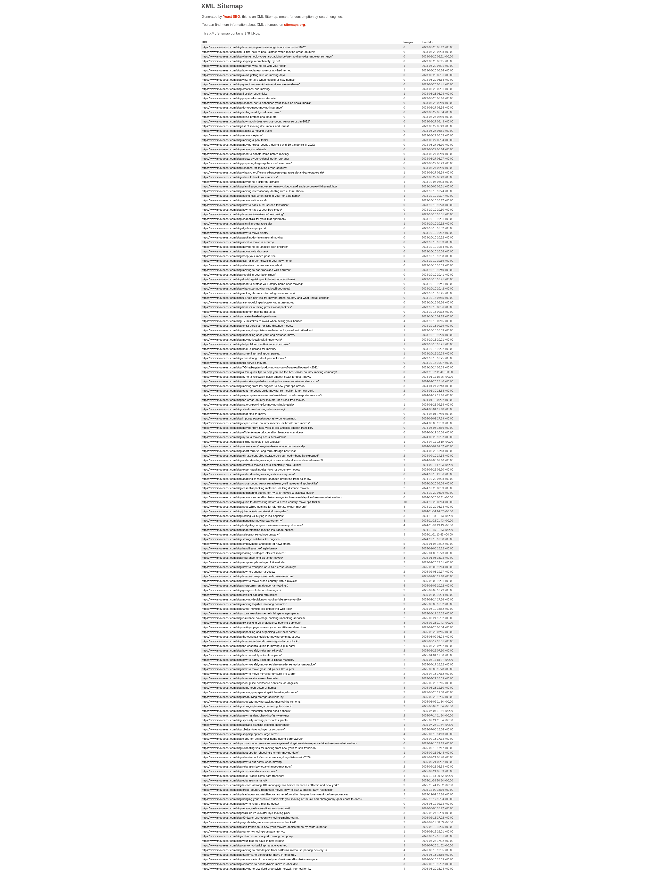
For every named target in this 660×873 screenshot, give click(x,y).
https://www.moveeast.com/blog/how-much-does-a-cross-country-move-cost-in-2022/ (256, 121)
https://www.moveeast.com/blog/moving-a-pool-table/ (235, 140)
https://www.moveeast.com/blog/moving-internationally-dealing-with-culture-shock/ (253, 191)
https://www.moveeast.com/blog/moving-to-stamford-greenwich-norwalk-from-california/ (256, 868)
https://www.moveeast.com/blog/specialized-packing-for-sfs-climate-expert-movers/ (254, 506)
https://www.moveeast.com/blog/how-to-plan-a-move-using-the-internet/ (246, 70)
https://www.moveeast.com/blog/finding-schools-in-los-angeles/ (241, 441)
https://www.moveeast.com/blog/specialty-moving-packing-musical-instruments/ (251, 701)
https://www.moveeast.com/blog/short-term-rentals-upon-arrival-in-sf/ (245, 585)
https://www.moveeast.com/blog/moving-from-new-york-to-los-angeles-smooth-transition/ (257, 427)
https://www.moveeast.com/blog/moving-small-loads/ (234, 149)
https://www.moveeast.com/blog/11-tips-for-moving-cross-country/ (243, 729)
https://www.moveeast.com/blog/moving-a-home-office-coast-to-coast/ (246, 808)
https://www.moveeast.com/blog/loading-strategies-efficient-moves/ (243, 553)
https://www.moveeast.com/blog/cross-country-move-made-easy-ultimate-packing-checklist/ (260, 483)
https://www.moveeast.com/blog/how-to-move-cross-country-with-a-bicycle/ (249, 580)
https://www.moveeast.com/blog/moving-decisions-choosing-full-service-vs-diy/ (251, 599)
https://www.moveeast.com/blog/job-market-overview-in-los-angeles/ (244, 511)
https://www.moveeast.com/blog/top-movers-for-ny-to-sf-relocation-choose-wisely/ (253, 446)
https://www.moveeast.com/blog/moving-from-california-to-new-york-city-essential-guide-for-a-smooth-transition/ (272, 497)
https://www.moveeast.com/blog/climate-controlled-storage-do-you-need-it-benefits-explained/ (260, 455)
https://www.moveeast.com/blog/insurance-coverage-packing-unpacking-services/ (253, 618)
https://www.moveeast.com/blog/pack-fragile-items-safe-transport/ (243, 775)
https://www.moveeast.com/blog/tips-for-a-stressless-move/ (239, 771)
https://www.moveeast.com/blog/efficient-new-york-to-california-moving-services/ (252, 432)
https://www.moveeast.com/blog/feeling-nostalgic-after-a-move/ (241, 112)
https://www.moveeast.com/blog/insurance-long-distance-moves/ (242, 557)
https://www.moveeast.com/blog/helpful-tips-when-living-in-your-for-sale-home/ (251, 195)
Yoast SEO (231, 17)
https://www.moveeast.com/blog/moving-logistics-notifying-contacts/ (244, 604)
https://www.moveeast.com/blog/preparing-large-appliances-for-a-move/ (247, 163)
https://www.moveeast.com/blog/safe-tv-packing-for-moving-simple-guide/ (248, 404)
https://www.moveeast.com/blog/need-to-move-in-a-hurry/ (238, 242)
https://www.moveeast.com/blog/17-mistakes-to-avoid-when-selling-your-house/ (252, 321)
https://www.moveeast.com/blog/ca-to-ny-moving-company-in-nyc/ (243, 831)
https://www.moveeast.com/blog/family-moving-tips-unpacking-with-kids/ (247, 608)
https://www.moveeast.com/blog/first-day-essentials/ (234, 93)
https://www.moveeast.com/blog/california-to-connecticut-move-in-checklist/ (249, 854)
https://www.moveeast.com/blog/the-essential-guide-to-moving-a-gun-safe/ (248, 645)
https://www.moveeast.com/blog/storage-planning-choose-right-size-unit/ (247, 706)
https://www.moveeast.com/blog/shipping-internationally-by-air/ (241, 61)
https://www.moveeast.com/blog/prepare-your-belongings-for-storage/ (245, 158)
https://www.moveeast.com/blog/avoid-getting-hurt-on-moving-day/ (243, 75)
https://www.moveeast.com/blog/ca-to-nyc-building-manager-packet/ (244, 845)
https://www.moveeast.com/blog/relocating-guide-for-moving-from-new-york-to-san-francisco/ (260, 381)
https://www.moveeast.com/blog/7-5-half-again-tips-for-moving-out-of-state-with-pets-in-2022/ (260, 367)
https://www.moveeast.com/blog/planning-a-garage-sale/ (237, 223)
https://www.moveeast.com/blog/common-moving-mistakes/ (239, 311)
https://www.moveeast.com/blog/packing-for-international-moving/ (242, 237)
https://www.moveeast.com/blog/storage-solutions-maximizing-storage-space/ (250, 613)
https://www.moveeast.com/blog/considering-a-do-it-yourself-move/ (244, 358)
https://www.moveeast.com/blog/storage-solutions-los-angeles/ (241, 539)
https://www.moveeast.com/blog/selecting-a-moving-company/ (240, 534)
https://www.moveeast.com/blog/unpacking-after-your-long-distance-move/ (248, 334)
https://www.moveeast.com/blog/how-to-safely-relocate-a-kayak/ (242, 650)
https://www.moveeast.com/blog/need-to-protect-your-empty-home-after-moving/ (252, 283)
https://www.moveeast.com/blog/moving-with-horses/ (235, 251)
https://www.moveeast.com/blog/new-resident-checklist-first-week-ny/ (245, 715)
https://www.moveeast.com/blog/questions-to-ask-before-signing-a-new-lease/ (251, 84)
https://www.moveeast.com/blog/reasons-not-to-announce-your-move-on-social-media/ (256, 102)
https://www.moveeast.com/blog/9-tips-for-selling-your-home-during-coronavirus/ (252, 738)
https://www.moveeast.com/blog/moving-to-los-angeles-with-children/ (245, 246)
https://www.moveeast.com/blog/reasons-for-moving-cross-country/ (244, 167)
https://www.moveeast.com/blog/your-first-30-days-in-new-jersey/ (243, 840)
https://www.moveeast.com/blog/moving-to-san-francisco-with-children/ (246, 269)
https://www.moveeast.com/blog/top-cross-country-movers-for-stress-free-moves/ (253, 399)
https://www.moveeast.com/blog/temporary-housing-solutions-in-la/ (243, 562)
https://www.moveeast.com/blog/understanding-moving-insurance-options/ (248, 529)
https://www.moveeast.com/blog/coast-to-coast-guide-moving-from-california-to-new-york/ (258, 390)
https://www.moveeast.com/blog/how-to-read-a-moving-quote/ (240, 803)
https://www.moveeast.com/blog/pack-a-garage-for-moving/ (239, 348)
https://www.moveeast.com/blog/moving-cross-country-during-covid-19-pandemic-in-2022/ (258, 144)
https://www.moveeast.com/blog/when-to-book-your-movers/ (240, 177)
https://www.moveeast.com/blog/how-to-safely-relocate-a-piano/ (242, 655)
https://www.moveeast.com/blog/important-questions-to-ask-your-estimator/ (249, 418)
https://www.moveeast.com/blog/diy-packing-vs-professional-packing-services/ (251, 622)
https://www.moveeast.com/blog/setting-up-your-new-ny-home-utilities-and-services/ (254, 627)
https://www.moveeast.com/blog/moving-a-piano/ (232, 135)
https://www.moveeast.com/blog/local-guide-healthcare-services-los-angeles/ (250, 683)
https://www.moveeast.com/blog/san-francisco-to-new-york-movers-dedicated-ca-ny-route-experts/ (264, 826)
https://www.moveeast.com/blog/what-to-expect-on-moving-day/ (242, 265)
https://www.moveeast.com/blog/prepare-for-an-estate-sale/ (239, 98)
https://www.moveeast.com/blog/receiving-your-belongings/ (239, 274)
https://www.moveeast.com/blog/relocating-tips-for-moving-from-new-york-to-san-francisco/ (259, 748)
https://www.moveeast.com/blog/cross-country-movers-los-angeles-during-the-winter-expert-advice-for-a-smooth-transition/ (279, 743)
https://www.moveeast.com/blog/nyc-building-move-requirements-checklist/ (249, 822)
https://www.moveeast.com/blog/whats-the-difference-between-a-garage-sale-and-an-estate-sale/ (263, 172)
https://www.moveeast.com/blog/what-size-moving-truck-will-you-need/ (246, 288)
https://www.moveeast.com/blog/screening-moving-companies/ (241, 353)
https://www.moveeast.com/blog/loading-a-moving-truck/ (237, 130)
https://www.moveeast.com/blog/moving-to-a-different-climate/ (240, 181)
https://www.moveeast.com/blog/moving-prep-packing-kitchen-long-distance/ (250, 692)
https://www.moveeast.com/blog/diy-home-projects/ (234, 228)
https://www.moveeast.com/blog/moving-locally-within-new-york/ (242, 339)
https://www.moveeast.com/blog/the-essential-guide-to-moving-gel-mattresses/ (251, 636)
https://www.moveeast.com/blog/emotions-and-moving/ (236, 88)
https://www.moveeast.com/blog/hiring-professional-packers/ (239, 116)
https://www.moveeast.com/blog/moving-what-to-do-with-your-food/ (244, 65)
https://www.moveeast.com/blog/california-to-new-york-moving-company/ (247, 836)
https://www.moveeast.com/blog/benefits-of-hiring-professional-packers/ (247, 307)
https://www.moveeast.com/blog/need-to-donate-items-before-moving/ (245, 153)
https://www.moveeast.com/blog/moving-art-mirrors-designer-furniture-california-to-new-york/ (260, 859)
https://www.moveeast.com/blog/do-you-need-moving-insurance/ (242, 107)
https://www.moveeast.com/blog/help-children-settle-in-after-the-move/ (246, 344)
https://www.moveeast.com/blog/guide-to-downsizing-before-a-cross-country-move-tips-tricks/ (261, 502)
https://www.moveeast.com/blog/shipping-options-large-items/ (240, 734)
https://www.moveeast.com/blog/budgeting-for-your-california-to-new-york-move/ (252, 525)
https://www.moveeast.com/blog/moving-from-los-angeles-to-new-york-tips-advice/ (253, 386)
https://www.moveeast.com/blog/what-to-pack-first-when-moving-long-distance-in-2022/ (256, 757)
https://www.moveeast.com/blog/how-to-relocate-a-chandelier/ (240, 678)
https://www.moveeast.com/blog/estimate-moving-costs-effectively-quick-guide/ (251, 464)
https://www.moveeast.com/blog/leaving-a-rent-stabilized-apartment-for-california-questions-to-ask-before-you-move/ (275, 794)
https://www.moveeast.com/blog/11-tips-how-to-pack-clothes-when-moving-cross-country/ (258, 51)
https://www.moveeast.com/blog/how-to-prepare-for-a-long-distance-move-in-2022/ (254, 47)
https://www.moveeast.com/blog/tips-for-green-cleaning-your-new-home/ (247, 260)
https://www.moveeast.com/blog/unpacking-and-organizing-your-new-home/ (249, 631)
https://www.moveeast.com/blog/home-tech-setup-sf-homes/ (239, 687)
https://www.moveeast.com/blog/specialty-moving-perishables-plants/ (245, 720)
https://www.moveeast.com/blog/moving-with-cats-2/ (234, 200)
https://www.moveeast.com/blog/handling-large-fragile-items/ (239, 548)
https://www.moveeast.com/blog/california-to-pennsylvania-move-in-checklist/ (250, 864)
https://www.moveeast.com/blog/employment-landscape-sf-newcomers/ (246, 543)
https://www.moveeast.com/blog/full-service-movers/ (234, 362)
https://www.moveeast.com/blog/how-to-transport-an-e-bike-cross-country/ (249, 567)
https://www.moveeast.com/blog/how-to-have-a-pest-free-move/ (242, 209)
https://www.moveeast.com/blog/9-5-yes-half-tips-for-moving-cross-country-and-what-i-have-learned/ (265, 297)
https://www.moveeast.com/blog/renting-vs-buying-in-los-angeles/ (243, 515)
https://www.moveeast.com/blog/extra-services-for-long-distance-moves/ (247, 325)
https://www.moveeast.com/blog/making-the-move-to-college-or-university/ (248, 293)
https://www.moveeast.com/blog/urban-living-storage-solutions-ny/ (243, 696)
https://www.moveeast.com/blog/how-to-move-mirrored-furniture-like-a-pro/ (248, 673)
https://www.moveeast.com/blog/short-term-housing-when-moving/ (243, 409)
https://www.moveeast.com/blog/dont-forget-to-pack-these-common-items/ (248, 279)
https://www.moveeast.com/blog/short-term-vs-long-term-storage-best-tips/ (249, 450)
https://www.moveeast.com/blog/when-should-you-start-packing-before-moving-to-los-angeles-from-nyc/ (267, 56)
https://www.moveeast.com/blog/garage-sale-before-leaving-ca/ (241, 590)
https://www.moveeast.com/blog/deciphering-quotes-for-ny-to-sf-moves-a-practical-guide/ (258, 492)
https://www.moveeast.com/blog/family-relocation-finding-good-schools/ (246, 710)
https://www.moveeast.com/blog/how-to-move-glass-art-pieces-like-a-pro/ (248, 669)
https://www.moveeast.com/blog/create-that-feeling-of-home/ (239, 316)
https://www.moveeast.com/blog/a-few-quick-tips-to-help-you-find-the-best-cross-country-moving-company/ (269, 372)
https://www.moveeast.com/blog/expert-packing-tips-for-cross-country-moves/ (251, 469)
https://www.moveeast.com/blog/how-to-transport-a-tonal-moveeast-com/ (247, 576)
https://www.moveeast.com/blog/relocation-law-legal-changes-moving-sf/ (247, 766)
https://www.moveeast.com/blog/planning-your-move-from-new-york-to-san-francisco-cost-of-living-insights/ (269, 186)
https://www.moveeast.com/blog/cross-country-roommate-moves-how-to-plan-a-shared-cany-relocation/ (267, 789)
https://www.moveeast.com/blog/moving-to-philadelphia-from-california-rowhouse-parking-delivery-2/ (264, 850)
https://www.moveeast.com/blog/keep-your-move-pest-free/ (239, 256)
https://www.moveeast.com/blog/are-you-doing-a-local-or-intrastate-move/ (248, 302)
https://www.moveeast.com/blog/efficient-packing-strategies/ (239, 594)
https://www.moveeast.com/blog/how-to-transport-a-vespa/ (238, 571)
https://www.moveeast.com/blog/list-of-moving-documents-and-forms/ (245, 126)
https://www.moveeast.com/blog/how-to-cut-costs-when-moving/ (242, 761)
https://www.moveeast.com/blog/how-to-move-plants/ (235, 232)
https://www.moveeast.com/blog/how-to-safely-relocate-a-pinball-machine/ (248, 659)
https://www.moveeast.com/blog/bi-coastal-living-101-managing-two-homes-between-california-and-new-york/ (270, 785)
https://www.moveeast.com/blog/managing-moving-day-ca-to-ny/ (242, 520)
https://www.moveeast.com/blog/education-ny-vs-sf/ (234, 780)
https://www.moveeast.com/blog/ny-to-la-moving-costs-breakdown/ (244, 437)
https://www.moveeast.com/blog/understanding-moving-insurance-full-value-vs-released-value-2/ (262, 460)
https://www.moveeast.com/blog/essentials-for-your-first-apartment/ (244, 218)
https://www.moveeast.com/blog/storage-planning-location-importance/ (246, 724)
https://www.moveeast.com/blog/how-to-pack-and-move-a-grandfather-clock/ (250, 641)
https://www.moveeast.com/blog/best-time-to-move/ (234, 413)
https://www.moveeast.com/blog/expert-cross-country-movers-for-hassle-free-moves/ (256, 423)
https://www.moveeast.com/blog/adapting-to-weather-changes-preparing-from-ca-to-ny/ (256, 478)
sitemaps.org (294, 25)
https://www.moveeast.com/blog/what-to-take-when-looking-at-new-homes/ (248, 79)
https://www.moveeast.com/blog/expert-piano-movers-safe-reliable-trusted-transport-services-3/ (262, 395)
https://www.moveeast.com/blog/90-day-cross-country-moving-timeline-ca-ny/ (250, 817)
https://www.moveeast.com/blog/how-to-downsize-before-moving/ (243, 214)
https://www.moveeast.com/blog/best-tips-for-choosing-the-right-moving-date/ (250, 752)
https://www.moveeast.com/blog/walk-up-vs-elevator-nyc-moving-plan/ (246, 812)
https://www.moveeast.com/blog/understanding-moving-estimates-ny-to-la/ (248, 474)
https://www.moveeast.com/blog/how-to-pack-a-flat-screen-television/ (245, 205)
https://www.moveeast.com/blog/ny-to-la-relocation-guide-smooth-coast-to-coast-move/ (256, 376)
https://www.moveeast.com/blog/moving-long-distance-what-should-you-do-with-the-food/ (257, 330)
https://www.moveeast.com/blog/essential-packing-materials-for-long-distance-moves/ (255, 488)
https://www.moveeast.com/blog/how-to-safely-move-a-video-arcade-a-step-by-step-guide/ (259, 664)
